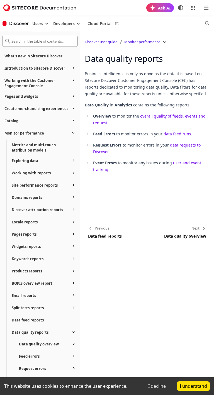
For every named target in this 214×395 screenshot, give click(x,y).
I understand (193, 386)
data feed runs (177, 133)
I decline (157, 386)
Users (37, 23)
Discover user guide (101, 41)
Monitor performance (142, 41)
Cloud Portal (99, 23)
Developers (64, 23)
